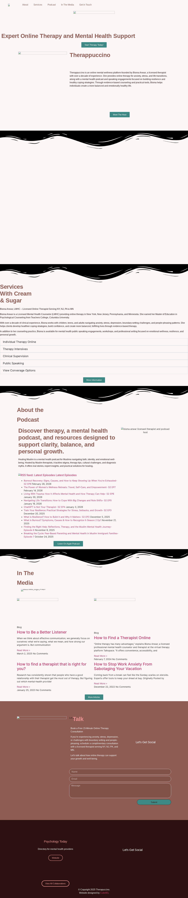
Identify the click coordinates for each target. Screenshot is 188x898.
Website (55, 858)
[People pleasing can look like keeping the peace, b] (31, 168)
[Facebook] (144, 4)
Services (38, 5)
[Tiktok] (159, 4)
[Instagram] (151, 4)
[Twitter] (166, 4)
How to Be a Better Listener (42, 632)
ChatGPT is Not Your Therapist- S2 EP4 (44, 507)
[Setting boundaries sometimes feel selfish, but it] (157, 204)
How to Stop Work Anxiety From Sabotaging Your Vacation (123, 666)
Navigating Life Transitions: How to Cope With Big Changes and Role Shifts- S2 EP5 (68, 500)
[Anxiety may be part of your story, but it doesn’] (157, 240)
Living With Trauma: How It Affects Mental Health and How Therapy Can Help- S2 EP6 (69, 493)
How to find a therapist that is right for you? (51, 666)
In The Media (67, 5)
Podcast (52, 5)
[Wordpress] (160, 750)
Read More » (23, 650)
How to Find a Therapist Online (122, 637)
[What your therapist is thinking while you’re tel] (94, 240)
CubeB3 (104, 893)
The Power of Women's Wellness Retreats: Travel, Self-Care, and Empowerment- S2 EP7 (70, 487)
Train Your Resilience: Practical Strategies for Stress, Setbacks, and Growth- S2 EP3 (67, 510)
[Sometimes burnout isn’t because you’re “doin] (157, 168)
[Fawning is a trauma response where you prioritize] (94, 204)
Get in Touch (85, 5)
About (25, 5)
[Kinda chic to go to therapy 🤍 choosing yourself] (31, 204)
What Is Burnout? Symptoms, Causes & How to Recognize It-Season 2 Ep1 (62, 520)
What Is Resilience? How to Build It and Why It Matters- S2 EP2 (57, 516)
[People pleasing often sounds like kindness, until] (94, 168)
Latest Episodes (66, 475)
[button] (22, 590)
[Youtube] (174, 4)
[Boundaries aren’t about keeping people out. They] (31, 240)
